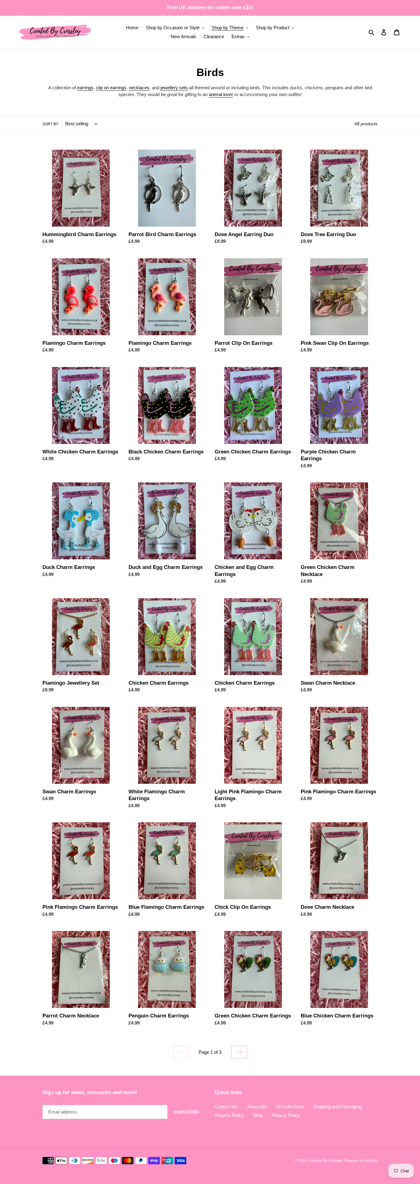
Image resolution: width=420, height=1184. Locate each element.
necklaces (139, 87)
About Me (257, 1106)
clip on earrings (111, 87)
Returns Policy (229, 1115)
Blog (257, 1115)
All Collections (290, 1106)
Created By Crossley (325, 1160)
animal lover (221, 94)
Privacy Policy (285, 1115)
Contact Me (226, 1106)
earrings (85, 87)
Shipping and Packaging (337, 1106)
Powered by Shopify (361, 1160)
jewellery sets (174, 87)
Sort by (50, 124)
